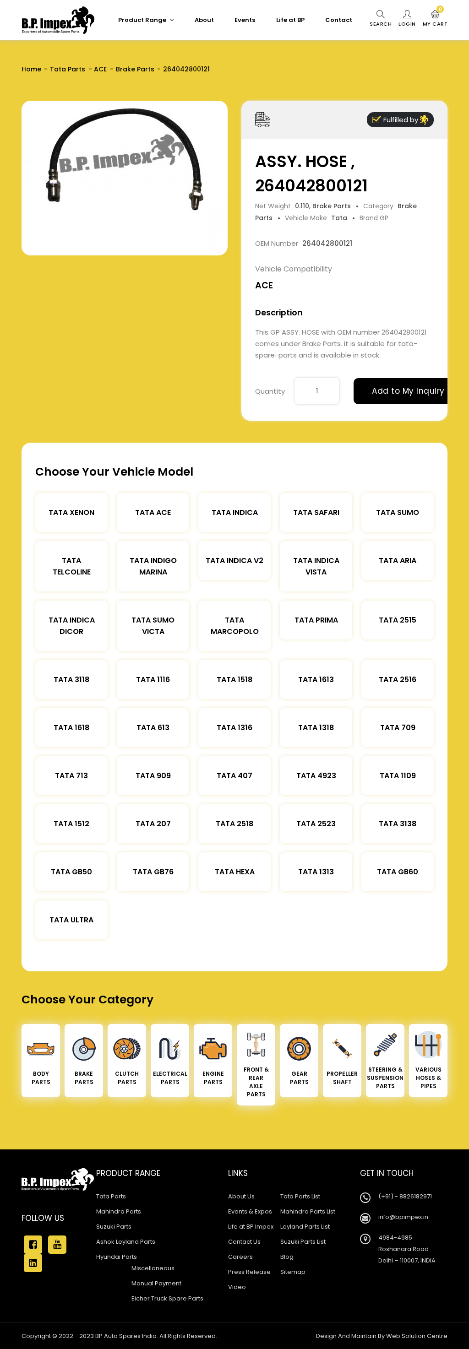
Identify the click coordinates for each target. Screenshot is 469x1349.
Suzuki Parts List (303, 1241)
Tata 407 (234, 775)
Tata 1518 (234, 679)
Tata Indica (235, 512)
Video (237, 1287)
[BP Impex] (58, 20)
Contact (338, 20)
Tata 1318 (316, 727)
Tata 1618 (71, 727)
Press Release (249, 1272)
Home (31, 69)
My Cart (435, 18)
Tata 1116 (153, 679)
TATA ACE (153, 512)
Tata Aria (397, 560)
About (204, 20)
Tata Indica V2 (234, 560)
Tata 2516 (397, 679)
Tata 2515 (397, 620)
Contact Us (244, 1241)
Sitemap (292, 1272)
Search (381, 23)
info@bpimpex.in (403, 1217)
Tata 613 (152, 727)
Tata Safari (316, 512)
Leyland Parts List (305, 1226)
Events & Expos (250, 1211)
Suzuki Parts (113, 1226)
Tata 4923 (316, 775)
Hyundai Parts (116, 1256)
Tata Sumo (397, 512)
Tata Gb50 (71, 872)
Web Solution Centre (416, 1336)
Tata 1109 (398, 775)
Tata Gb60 (397, 872)
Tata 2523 (316, 823)
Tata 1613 (316, 679)
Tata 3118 (71, 679)
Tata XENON (71, 512)
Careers (240, 1256)
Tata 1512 (71, 823)
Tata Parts (67, 69)
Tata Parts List (300, 1196)
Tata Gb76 (153, 872)
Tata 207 (153, 823)
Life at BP (290, 20)
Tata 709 (397, 727)
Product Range (143, 20)
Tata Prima (316, 620)
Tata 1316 (234, 727)
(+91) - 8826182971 (405, 1196)
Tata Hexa (235, 872)
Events (244, 20)
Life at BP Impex (250, 1226)
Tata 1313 (316, 872)
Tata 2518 (234, 823)
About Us (241, 1196)
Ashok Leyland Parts (125, 1241)
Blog (287, 1256)
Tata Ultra (71, 920)
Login (407, 23)
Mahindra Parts (118, 1211)
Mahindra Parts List (307, 1211)
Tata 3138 (397, 823)
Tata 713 (71, 775)
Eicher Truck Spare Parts (167, 1298)
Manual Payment (156, 1283)
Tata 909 (153, 775)
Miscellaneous (153, 1268)
